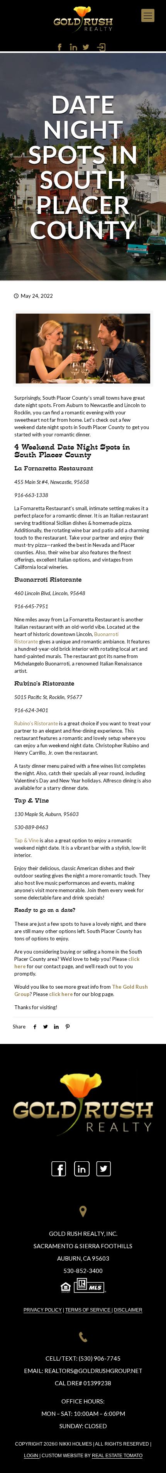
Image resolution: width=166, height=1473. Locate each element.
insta (82, 1168)
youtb (104, 1168)
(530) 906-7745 (99, 1358)
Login (31, 1455)
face (61, 1168)
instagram (85, 47)
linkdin (73, 47)
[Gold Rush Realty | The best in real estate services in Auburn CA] (83, 18)
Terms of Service (88, 1310)
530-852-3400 (83, 1270)
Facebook (62, 47)
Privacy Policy (43, 1310)
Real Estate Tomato (117, 1455)
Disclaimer (128, 1310)
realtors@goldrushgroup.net (93, 1370)
